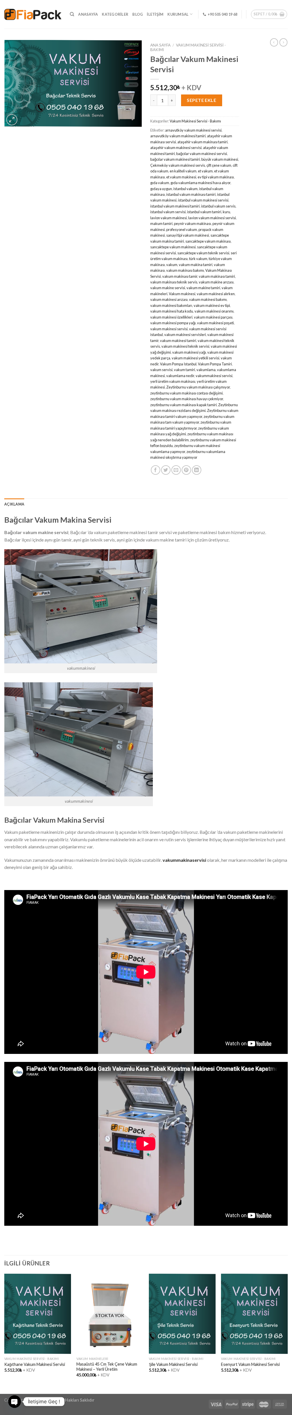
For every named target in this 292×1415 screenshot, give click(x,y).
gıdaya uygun (161, 188)
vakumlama (206, 369)
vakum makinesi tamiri (178, 340)
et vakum (205, 171)
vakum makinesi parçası (213, 317)
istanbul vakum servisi (168, 212)
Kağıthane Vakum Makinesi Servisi (34, 1364)
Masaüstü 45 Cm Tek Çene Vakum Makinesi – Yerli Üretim (106, 1367)
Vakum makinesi (182, 293)
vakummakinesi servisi (214, 375)
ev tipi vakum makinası (216, 177)
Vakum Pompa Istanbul (178, 364)
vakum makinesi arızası (169, 299)
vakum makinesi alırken (216, 293)
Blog (137, 14)
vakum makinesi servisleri (185, 334)
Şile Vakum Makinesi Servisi (173, 1364)
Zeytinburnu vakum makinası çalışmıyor (198, 387)
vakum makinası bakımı (185, 270)
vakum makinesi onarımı (214, 311)
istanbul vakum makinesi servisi (203, 200)
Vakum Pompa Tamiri (215, 364)
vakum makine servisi (167, 287)
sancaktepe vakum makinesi (173, 247)
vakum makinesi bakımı (208, 299)
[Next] (287, 1333)
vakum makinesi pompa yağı (173, 323)
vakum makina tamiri (195, 264)
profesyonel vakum (181, 229)
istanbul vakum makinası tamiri (191, 194)
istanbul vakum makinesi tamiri (175, 206)
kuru (226, 212)
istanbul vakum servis (218, 206)
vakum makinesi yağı (189, 352)
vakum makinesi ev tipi (212, 305)
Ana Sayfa (160, 45)
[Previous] (4, 1333)
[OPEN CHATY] (14, 1401)
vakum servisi (161, 369)
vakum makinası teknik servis (173, 282)
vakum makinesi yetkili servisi (195, 358)
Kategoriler (115, 14)
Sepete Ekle (201, 100)
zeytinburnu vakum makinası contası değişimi (186, 393)
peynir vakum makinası (192, 223)
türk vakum (198, 258)
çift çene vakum (218, 165)
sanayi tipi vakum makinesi (187, 235)
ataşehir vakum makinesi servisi (176, 147)
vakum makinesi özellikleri (171, 317)
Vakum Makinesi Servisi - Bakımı (195, 121)
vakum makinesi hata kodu (171, 311)
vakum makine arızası (216, 282)
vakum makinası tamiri (217, 276)
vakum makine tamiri (203, 287)
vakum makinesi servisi (169, 329)
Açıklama (14, 504)
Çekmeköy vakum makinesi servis (177, 165)
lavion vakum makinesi (168, 218)
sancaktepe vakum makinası (208, 241)
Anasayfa (88, 14)
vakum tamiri (184, 369)
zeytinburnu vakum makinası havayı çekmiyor (186, 398)
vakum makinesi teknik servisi (185, 346)
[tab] (14, 504)
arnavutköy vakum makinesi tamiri (178, 136)
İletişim (155, 14)
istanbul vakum (185, 188)
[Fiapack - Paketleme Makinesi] (32, 14)
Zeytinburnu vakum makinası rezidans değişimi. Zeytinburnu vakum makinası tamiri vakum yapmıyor (194, 410)
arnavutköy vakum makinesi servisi (193, 130)
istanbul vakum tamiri (204, 212)
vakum (171, 264)
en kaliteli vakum (183, 171)
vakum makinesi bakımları (171, 305)
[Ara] (72, 14)
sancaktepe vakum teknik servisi (203, 253)
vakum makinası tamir (179, 276)
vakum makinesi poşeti (215, 323)
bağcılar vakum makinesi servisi (201, 153)
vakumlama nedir (180, 375)
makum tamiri (161, 223)
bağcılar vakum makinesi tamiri (175, 159)
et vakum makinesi (181, 177)
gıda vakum (159, 182)
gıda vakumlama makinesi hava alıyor (200, 182)
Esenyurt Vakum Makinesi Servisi (250, 1364)
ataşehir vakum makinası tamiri (202, 142)
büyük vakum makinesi (219, 159)
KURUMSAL (177, 14)
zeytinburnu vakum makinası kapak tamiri (183, 404)
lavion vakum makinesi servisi (212, 218)
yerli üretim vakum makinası (172, 381)
